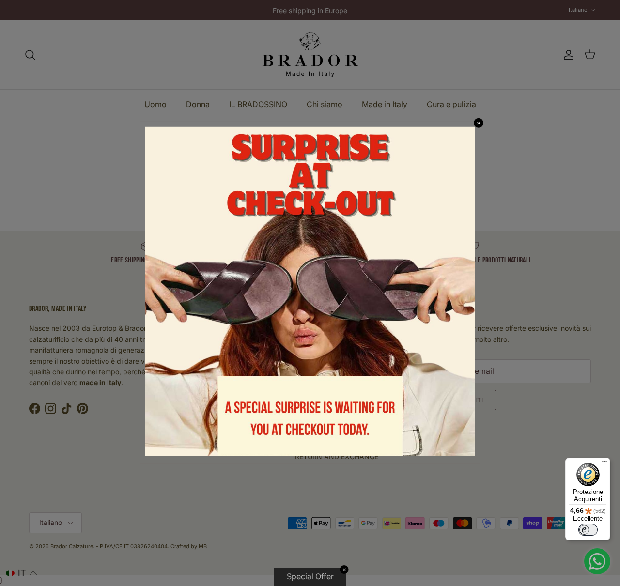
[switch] (588, 530)
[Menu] (604, 463)
